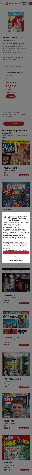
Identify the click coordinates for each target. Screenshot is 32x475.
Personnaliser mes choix (16, 260)
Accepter (16, 253)
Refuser (16, 257)
